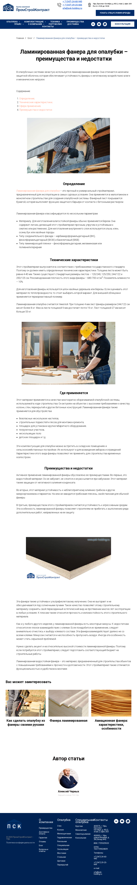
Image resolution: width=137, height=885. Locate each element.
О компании (35, 24)
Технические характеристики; (36, 102)
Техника (55, 22)
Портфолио (55, 24)
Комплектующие (34, 22)
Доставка (73, 24)
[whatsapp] (105, 24)
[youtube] (99, 24)
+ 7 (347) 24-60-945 (72, 1)
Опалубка (12, 22)
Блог (30, 38)
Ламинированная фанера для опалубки (38, 190)
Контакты (48, 26)
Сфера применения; (30, 106)
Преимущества (75, 22)
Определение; (27, 98)
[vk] (93, 24)
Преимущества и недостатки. (35, 109)
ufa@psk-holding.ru (72, 8)
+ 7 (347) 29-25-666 (72, 5)
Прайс (18, 24)
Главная (20, 38)
